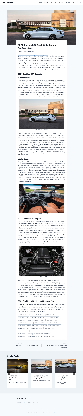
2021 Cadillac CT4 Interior (24, 328)
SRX (69, 2)
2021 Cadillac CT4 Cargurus (24, 320)
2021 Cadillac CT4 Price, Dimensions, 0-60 (27, 344)
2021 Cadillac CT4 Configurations (25, 322)
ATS (73, 2)
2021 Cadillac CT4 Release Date (38, 330)
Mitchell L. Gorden (23, 51)
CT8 (66, 2)
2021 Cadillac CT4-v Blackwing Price (42, 333)
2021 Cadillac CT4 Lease (36, 328)
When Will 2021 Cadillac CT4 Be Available (45, 336)
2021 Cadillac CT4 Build (23, 317)
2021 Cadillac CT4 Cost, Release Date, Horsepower (57, 345)
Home (40, 2)
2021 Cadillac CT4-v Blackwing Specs (26, 336)
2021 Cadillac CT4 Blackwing (38, 314)
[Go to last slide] (9, 373)
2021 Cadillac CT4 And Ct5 (24, 314)
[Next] (74, 373)
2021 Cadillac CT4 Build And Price (37, 317)
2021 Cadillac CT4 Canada (52, 317)
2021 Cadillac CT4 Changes (38, 320)
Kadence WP (53, 412)
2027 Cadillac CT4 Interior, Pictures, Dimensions (15, 378)
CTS (76, 2)
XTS (59, 2)
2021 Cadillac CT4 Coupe (40, 322)
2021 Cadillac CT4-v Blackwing (25, 333)
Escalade (46, 2)
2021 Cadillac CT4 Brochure (52, 314)
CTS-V (54, 2)
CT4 (19, 42)
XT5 (80, 2)
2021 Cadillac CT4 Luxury (49, 328)
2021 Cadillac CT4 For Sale (54, 325)
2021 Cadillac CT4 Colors (51, 320)
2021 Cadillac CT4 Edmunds (24, 325)
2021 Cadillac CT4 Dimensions (54, 322)
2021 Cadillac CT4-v (50, 330)
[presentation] (17, 366)
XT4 (51, 2)
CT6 (62, 2)
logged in (25, 402)
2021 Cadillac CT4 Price (23, 330)
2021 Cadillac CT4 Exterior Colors (39, 325)
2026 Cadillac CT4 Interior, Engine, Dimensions (63, 378)
